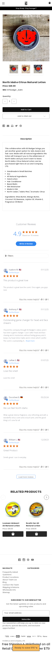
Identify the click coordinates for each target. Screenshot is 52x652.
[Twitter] (16, 126)
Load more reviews (25, 477)
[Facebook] (4, 126)
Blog (5, 582)
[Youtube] (32, 560)
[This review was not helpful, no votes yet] (46, 299)
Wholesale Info (9, 590)
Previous (3, 497)
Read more (30, 341)
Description (26, 139)
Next (46, 497)
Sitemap (6, 592)
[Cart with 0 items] (49, 3)
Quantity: (7, 96)
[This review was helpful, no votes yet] (42, 299)
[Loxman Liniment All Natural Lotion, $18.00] (13, 509)
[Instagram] (24, 560)
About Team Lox (10, 579)
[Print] (12, 126)
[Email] (8, 126)
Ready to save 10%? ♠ (26, 647)
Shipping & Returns (11, 587)
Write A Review (26, 244)
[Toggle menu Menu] (3, 3)
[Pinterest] (20, 126)
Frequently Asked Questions (10, 573)
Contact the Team (11, 585)
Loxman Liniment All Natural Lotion (11, 524)
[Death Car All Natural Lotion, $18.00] (36, 509)
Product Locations (11, 577)
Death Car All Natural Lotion (33, 524)
